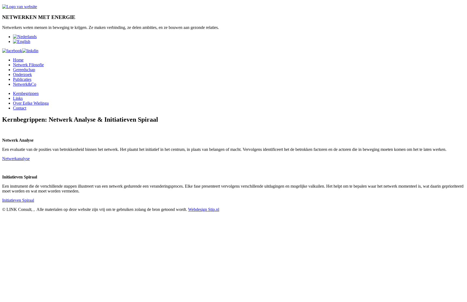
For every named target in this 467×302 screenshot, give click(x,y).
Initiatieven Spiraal (18, 200)
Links (18, 98)
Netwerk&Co (24, 84)
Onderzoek (22, 74)
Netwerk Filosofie (28, 64)
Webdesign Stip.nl (203, 209)
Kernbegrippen (26, 93)
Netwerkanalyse (16, 158)
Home (18, 60)
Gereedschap (24, 69)
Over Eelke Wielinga (31, 103)
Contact (19, 108)
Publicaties (22, 79)
